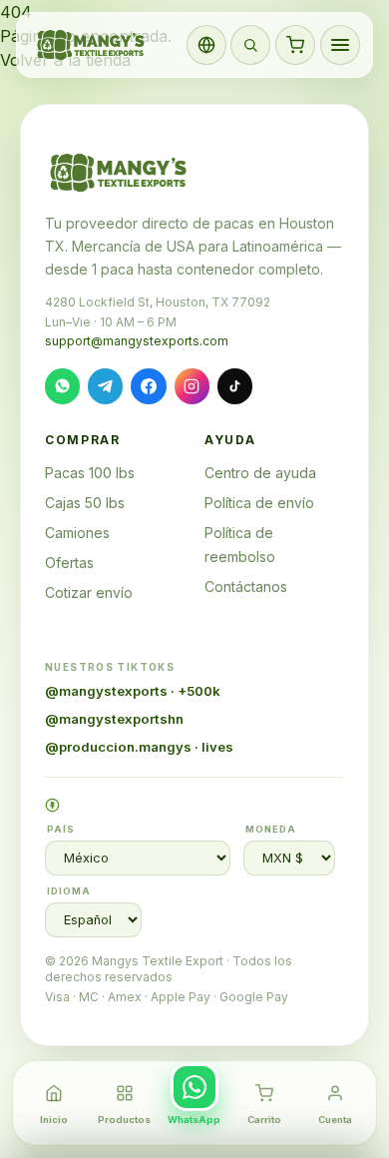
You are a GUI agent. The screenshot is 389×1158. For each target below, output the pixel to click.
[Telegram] (105, 385)
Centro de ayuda (260, 472)
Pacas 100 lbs (90, 472)
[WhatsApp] (62, 385)
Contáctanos (245, 586)
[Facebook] (148, 385)
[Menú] (340, 45)
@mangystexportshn (114, 719)
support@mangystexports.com (136, 340)
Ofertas (69, 562)
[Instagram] (192, 385)
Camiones (77, 532)
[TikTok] (234, 385)
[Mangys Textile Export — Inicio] (92, 45)
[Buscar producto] (250, 45)
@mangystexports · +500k (132, 691)
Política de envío (259, 502)
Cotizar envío (89, 592)
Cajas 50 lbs (85, 502)
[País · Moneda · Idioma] (206, 45)
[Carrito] (295, 45)
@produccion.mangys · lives (139, 747)
